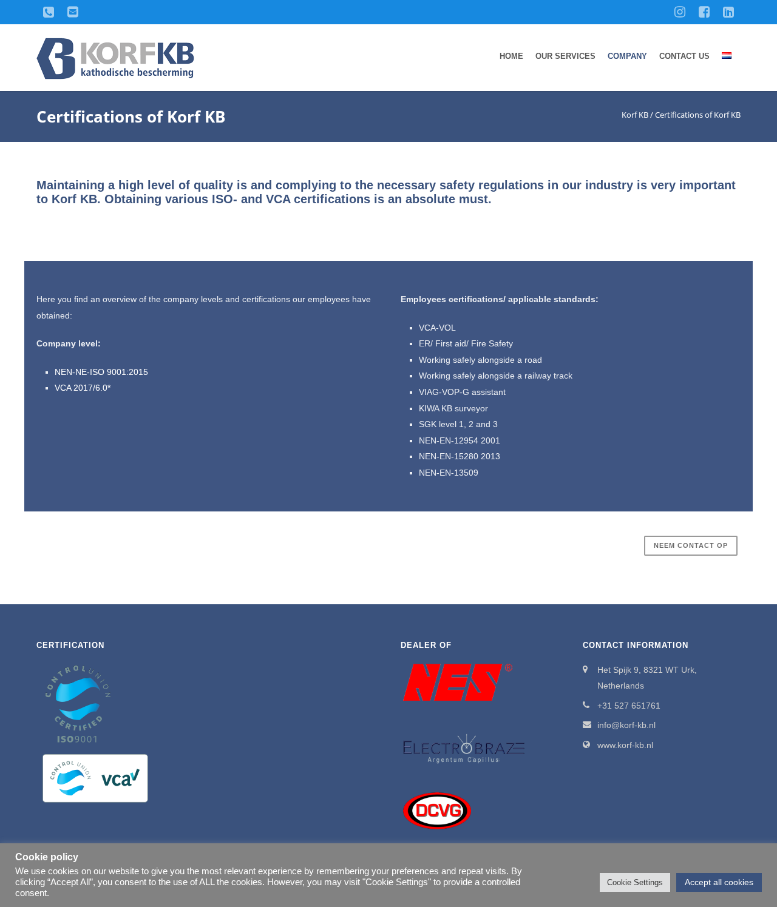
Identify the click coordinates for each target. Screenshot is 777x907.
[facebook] (704, 12)
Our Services (565, 56)
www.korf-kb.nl (625, 745)
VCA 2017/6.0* (82, 388)
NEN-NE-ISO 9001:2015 (101, 372)
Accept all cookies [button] (719, 882)
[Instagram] (680, 12)
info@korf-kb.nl (626, 725)
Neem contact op (691, 545)
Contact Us (684, 56)
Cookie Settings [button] (635, 882)
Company (627, 56)
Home (511, 56)
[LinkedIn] (728, 12)
